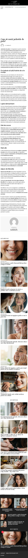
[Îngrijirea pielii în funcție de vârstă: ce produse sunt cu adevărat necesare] (14, 277)
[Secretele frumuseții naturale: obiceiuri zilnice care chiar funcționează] (14, 329)
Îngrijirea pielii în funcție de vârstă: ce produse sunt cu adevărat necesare (12, 289)
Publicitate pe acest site (12, 553)
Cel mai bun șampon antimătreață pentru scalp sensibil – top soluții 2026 (12, 471)
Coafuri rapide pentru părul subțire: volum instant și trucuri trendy (13, 488)
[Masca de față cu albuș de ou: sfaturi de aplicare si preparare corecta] (14, 427)
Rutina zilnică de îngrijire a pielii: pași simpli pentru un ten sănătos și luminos (14, 368)
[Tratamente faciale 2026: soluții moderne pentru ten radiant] (14, 382)
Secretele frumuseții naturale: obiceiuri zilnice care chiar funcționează (14, 342)
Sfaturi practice (4, 340)
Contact (3, 553)
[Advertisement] (14, 24)
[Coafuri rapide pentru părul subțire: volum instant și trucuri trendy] (14, 480)
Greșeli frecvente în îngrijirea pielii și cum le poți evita (14, 316)
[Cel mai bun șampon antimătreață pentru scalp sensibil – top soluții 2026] (14, 462)
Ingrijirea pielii (4, 261)
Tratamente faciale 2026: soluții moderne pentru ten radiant (12, 394)
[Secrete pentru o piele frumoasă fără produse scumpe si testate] (14, 250)
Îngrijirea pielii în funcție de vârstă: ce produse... (21, 510)
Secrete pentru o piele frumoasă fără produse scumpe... (7, 510)
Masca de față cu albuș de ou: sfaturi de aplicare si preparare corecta (12, 435)
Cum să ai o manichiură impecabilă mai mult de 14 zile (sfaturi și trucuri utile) (13, 453)
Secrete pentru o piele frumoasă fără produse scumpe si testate (14, 263)
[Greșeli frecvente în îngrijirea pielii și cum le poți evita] (14, 303)
